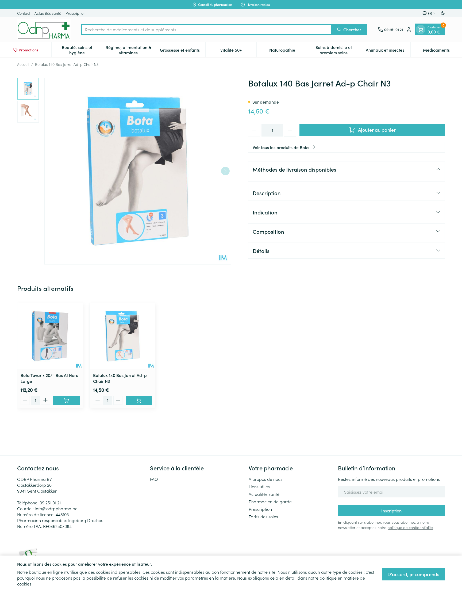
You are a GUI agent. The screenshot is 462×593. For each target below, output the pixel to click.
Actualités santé (47, 13)
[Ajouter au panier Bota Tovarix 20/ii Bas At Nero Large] (66, 400)
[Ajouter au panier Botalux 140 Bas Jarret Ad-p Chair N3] (139, 400)
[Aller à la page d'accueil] (44, 29)
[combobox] (206, 29)
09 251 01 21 (50, 502)
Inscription (391, 510)
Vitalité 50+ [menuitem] (238, 51)
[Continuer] (225, 171)
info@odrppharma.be (56, 508)
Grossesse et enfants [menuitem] (182, 51)
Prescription (76, 13)
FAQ (154, 479)
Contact (23, 13)
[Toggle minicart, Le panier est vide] (420, 29)
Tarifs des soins (263, 516)
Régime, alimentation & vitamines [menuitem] (130, 49)
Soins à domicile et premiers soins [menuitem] (337, 49)
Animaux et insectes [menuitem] (388, 51)
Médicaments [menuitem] (442, 51)
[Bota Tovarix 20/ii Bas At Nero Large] (50, 336)
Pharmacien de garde (270, 501)
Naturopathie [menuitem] (288, 51)
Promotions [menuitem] (28, 49)
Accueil (23, 64)
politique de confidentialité (410, 527)
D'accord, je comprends (413, 574)
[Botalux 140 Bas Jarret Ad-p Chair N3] (122, 336)
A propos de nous (265, 479)
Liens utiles (259, 486)
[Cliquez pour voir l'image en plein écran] (138, 171)
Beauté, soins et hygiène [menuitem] (82, 49)
